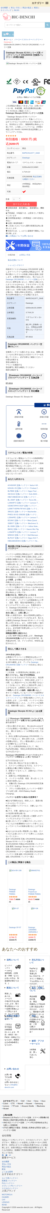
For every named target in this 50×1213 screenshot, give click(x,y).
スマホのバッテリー (10, 1188)
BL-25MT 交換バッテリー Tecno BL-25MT (25, 500)
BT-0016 (9, 383)
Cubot (5, 1103)
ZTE (13, 1103)
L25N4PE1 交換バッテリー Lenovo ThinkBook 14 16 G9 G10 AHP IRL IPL (25, 517)
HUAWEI (5, 1197)
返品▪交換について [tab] (15, 260)
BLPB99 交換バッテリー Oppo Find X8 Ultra (25, 491)
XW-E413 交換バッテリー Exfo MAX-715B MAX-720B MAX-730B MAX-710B (25, 494)
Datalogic (7, 42)
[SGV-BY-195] (15, 878)
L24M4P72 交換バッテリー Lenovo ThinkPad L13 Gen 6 (25, 503)
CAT (3, 1200)
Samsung (39, 1103)
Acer (29, 1101)
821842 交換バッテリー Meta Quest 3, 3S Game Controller (25, 520)
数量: (8, 199)
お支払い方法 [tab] (24, 255)
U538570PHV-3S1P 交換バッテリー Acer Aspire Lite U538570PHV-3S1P (25, 506)
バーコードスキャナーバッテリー (27, 39)
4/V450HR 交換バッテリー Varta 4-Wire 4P (25, 485)
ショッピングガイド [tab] (16, 265)
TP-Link (15, 1106)
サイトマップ (6, 10)
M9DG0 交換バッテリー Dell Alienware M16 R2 (25, 535)
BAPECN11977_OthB (31, 153)
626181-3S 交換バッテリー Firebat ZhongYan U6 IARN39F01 (25, 488)
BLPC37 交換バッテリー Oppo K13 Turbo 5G (25, 538)
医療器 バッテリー (9, 1181)
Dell (22, 1101)
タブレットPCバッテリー (12, 1186)
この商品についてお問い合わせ (20, 236)
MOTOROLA (7, 1195)
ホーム (8, 39)
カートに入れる (21, 204)
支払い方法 (15, 8)
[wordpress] (3, 1155)
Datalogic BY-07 (15, 927)
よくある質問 (7, 1172)
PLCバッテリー (8, 1183)
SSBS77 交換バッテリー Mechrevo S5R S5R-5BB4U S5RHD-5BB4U (25, 523)
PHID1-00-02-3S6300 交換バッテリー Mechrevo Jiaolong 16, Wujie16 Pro (25, 515)
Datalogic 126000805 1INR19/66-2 (33, 930)
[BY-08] (34, 916)
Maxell (20, 1103)
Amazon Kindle (28, 1106)
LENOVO (5, 1202)
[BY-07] (15, 916)
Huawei (29, 1103)
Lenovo (6, 1106)
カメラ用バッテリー (10, 1178)
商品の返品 (26, 8)
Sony (36, 1101)
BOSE (4, 1205)
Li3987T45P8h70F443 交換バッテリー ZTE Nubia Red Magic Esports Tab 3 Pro (25, 509)
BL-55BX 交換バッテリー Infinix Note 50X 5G (25, 526)
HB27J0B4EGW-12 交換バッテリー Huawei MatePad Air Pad (25, 497)
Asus (43, 1101)
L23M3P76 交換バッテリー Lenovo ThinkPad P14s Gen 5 (25, 532)
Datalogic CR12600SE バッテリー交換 (21, 279)
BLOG (16, 10)
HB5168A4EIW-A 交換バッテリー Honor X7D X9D (25, 541)
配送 (36, 8)
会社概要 (4, 8)
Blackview (41, 1106)
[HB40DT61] (34, 878)
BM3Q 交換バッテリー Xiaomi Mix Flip (23, 529)
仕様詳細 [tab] (11, 255)
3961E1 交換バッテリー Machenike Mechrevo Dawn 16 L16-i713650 (25, 512)
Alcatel (6, 1109)
